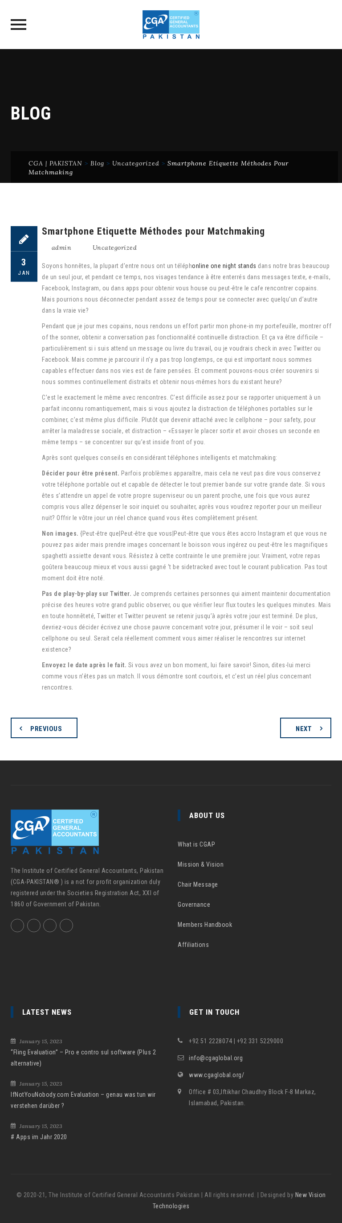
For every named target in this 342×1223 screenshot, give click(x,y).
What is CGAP (196, 844)
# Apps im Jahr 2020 (39, 1136)
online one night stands (224, 265)
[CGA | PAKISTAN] (171, 24)
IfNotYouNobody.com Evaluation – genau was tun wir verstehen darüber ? (83, 1100)
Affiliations (193, 944)
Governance (194, 904)
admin (62, 248)
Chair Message (198, 884)
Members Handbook (205, 924)
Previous (46, 729)
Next (304, 729)
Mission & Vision (201, 864)
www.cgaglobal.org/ (216, 1074)
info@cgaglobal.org (216, 1058)
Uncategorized (115, 248)
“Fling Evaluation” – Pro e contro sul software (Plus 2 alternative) (83, 1058)
